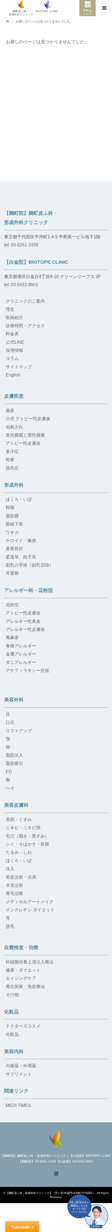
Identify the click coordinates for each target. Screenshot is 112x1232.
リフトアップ (19, 730)
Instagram (56, 1173)
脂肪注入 (14, 755)
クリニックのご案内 (25, 301)
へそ (10, 788)
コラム (12, 358)
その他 (12, 994)
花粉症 (12, 604)
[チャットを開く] (87, 1211)
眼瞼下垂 (14, 524)
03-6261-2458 (24, 245)
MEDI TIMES (18, 1105)
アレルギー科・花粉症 (28, 590)
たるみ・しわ (19, 852)
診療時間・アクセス (25, 325)
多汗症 (12, 451)
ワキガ (12, 532)
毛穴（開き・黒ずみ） (27, 836)
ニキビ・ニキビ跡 (23, 827)
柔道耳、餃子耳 (21, 557)
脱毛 (10, 926)
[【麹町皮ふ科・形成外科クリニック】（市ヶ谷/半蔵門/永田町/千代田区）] (56, 1138)
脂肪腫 (12, 516)
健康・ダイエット (23, 970)
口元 (10, 722)
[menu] (104, 8)
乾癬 (10, 459)
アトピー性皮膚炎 (23, 443)
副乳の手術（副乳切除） (30, 565)
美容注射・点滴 (21, 877)
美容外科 (14, 699)
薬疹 (10, 410)
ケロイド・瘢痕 (21, 540)
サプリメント (19, 1074)
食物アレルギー (21, 646)
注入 (10, 868)
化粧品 (11, 1012)
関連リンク (16, 1091)
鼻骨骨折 (14, 548)
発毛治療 (14, 893)
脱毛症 (12, 468)
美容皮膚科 (16, 805)
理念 (10, 309)
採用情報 (14, 350)
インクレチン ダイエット (30, 910)
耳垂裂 (12, 573)
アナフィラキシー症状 (27, 670)
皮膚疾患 (14, 396)
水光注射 (14, 885)
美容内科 (14, 1051)
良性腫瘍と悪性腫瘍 (25, 435)
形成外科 (14, 485)
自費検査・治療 (21, 947)
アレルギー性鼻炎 (23, 621)
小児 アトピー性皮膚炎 (28, 418)
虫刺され (14, 427)
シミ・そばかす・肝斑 (27, 844)
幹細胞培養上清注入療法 (30, 962)
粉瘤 (10, 507)
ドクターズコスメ (23, 1026)
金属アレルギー (21, 654)
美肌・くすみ (19, 819)
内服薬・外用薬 (21, 1065)
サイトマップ (19, 366)
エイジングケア (21, 978)
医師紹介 (14, 317)
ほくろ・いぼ (19, 499)
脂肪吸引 (14, 763)
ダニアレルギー (21, 662)
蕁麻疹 (12, 637)
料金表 (12, 334)
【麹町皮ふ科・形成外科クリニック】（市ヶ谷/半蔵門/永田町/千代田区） (50, 1192)
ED (9, 771)
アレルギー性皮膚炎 (25, 629)
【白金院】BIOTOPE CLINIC (36, 262)
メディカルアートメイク (30, 901)
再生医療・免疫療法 (25, 986)
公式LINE (15, 342)
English (13, 375)
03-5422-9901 (24, 284)
